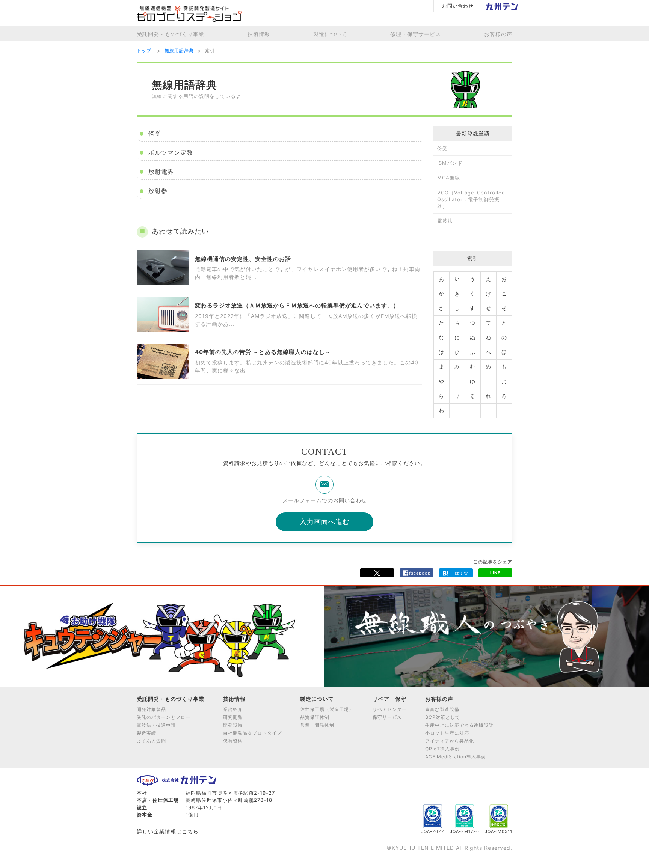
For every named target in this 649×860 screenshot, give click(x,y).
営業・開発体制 (317, 725)
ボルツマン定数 (169, 152)
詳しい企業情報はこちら (168, 831)
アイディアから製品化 (449, 741)
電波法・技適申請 (156, 725)
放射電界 (160, 172)
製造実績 (146, 733)
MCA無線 (448, 178)
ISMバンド (450, 163)
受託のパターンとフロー (163, 717)
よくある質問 (151, 741)
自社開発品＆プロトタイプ (252, 733)
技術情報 (259, 34)
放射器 (157, 191)
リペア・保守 (389, 699)
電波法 (445, 221)
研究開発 (233, 717)
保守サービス (387, 717)
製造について (330, 34)
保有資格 (233, 741)
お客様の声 (498, 34)
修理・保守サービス (415, 34)
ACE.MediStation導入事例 (455, 756)
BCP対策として (442, 717)
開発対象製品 (151, 709)
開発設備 (233, 725)
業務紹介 (233, 709)
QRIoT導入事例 (442, 749)
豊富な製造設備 (442, 709)
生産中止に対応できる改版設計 (459, 725)
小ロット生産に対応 (447, 733)
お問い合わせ (458, 6)
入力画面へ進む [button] (325, 522)
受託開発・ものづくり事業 (170, 34)
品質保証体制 (314, 717)
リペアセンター (390, 709)
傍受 (153, 133)
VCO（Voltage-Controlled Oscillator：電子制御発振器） (471, 199)
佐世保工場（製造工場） (327, 709)
